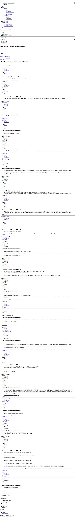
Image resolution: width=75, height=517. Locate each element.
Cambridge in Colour (5, 513)
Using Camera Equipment (7, 23)
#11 (9, 258)
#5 (9, 136)
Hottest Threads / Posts (9, 14)
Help (2, 1)
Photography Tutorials (5, 22)
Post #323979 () (4, 41)
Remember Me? (5, 4)
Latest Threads (4, 20)
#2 (9, 83)
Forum (3, 7)
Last (7, 56)
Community (5, 9)
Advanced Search (4, 30)
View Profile (5, 69)
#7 (9, 176)
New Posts (5, 8)
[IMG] (3, 506)
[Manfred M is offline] (8, 159)
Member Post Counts (8, 11)
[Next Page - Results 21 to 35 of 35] (6, 56)
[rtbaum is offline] (4, 87)
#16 (9, 374)
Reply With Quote (4, 81)
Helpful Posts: (3, 39)
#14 (9, 326)
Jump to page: (4, 495)
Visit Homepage (6, 105)
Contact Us (3, 512)
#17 (9, 398)
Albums (7, 10)
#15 (9, 352)
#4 (9, 119)
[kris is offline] (4, 307)
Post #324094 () (4, 42)
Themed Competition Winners (10, 12)
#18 (9, 418)
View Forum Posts (6, 70)
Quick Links (5, 16)
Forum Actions (6, 15)
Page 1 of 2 (1, 56)
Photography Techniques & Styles (8, 26)
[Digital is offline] (4, 476)
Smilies (3, 505)
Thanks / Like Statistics (9, 13)
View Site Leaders (8, 18)
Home (3, 6)
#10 (9, 236)
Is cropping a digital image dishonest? (17, 61)
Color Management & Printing (8, 25)
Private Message (6, 86)
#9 (9, 216)
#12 (9, 278)
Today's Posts (7, 17)
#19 (9, 436)
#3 (9, 101)
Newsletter (3, 27)
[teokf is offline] (4, 141)
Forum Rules (2, 509)
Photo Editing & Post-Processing (8, 24)
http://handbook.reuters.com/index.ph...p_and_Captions (11, 395)
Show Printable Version (7, 65)
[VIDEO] (3, 507)
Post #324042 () (4, 40)
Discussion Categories (5, 21)
